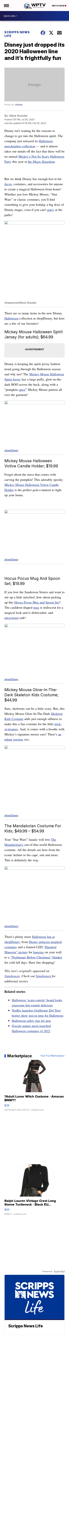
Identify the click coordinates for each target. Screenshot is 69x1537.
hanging (38, 952)
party (50, 209)
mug (36, 607)
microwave (11, 617)
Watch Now (58, 6)
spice (22, 389)
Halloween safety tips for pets (31, 1020)
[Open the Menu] (6, 5)
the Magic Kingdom (41, 161)
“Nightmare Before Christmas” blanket (36, 957)
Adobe (19, 104)
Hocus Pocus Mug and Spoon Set (36, 602)
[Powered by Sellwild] (59, 1271)
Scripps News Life (17, 34)
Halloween (11, 318)
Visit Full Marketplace (52, 1056)
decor (8, 184)
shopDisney (11, 450)
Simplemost (12, 976)
